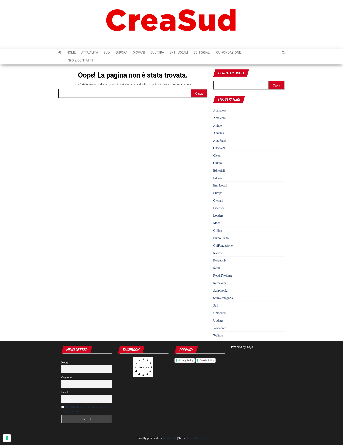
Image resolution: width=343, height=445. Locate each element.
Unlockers (219, 313)
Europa (121, 52)
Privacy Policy (185, 360)
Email (64, 392)
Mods (216, 223)
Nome (64, 362)
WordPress (169, 438)
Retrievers (219, 283)
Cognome (66, 377)
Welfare (218, 335)
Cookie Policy (206, 360)
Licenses (218, 208)
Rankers (218, 253)
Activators (219, 110)
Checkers (219, 148)
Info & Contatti (80, 60)
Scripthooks (220, 290)
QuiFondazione (228, 52)
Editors (217, 178)
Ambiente (219, 118)
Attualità (89, 52)
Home (71, 52)
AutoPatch (219, 140)
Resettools (219, 260)
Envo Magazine (197, 438)
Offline (217, 230)
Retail (217, 268)
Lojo (250, 346)
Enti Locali (179, 52)
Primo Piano (221, 238)
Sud (107, 52)
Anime (217, 125)
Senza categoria (223, 298)
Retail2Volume (222, 275)
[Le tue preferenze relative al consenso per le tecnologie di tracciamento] (7, 438)
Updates (218, 320)
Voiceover (219, 328)
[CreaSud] (59, 53)
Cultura (157, 52)
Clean (217, 155)
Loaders (218, 215)
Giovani (139, 52)
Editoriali (202, 52)
